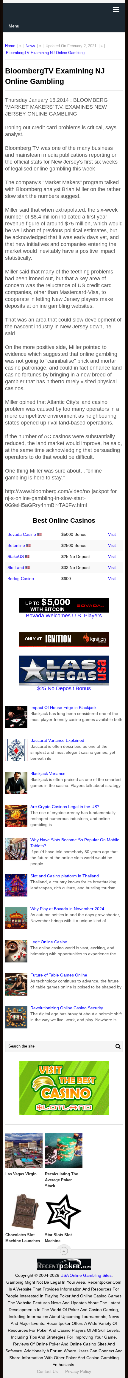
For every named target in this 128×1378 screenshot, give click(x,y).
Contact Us (47, 1371)
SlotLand (15, 567)
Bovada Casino (21, 534)
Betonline (16, 545)
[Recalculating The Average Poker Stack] (63, 1150)
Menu (14, 26)
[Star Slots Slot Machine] (63, 1211)
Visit (112, 534)
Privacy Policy (78, 1371)
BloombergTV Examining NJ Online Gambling (45, 52)
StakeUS (15, 556)
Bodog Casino (20, 578)
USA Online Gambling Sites (86, 1275)
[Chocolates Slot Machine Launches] (24, 1211)
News (30, 46)
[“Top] (64, 1251)
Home (10, 46)
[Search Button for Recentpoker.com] (117, 1046)
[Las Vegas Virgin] (24, 1150)
